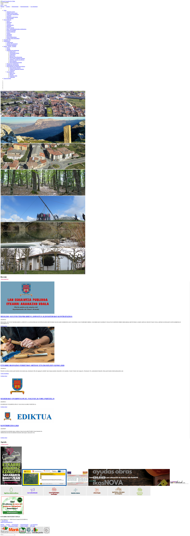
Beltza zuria (12, 73)
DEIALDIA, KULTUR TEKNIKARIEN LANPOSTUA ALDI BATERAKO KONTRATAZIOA (36, 316)
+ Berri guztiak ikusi (4, 279)
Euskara (8, 33)
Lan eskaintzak (34, 6)
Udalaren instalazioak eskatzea (17, 69)
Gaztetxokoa (12, 54)
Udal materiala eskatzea (15, 67)
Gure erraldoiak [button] (10, 71)
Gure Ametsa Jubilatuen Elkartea (17, 58)
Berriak (2, 6)
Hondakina (9, 35)
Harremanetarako (24, 6)
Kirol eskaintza (13, 61)
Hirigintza (9, 26)
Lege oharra (3, 526)
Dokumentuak (15, 6)
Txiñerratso (12, 77)
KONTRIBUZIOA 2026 (10, 426)
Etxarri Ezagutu (7, 78)
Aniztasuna (9, 34)
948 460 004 (5, 520)
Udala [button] (5, 10)
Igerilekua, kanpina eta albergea (17, 59)
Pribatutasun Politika (13, 526)
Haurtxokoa (12, 55)
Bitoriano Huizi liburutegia (16, 57)
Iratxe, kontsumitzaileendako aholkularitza (16, 29)
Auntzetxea (12, 70)
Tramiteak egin (7, 39)
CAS (5, 5)
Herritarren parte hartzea (12, 17)
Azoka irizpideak (5, 373)
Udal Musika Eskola (14, 53)
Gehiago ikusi (4, 326)
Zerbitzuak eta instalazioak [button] (13, 50)
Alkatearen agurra (11, 11)
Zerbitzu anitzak (10, 27)
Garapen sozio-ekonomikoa (13, 38)
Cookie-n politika (24, 526)
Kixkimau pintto (13, 75)
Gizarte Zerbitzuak (11, 31)
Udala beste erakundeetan (13, 14)
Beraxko (12, 74)
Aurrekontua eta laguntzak (13, 65)
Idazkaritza (9, 22)
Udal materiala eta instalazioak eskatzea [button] (16, 66)
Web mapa (32, 526)
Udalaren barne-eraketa (12, 13)
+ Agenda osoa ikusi (4, 444)
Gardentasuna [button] (7, 41)
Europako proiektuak (11, 45)
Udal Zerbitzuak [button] (7, 19)
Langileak (9, 15)
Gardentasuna (10, 42)
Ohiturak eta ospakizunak (12, 63)
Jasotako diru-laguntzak (12, 43)
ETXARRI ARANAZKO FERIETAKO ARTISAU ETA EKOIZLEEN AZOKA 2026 (32, 365)
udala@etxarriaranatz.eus (6, 522)
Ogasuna (9, 23)
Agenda (8, 6)
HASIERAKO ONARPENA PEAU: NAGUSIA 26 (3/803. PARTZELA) (27, 399)
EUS (2, 5)
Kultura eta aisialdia (11, 30)
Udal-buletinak (10, 18)
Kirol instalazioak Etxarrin (16, 62)
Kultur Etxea (13, 51)
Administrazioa (10, 25)
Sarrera (8, 21)
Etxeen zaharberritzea (12, 37)
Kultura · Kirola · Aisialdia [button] (10, 46)
